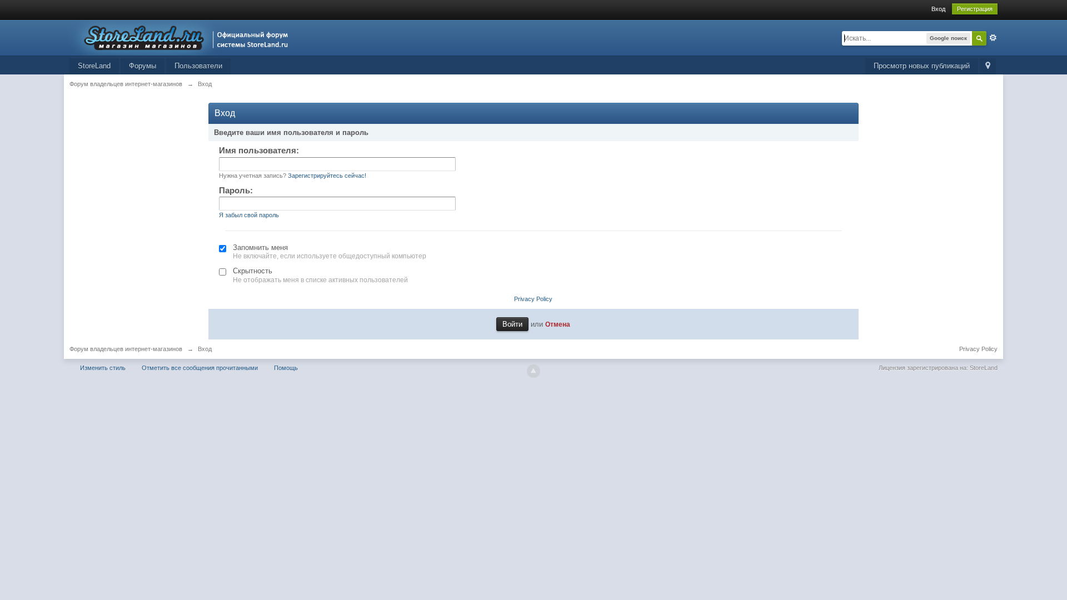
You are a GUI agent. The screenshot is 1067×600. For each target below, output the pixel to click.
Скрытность (252, 271)
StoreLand (94, 66)
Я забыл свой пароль (249, 215)
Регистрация (975, 9)
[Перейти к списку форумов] (182, 37)
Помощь (286, 367)
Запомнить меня (260, 247)
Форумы (142, 66)
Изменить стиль (103, 367)
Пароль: (236, 190)
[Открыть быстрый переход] (988, 66)
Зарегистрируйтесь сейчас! (327, 175)
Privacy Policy (533, 299)
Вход (938, 9)
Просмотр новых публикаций (922, 66)
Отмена (557, 324)
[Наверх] (533, 371)
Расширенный (993, 37)
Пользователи (198, 66)
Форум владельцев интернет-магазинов (125, 349)
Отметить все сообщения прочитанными (200, 367)
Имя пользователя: (259, 150)
